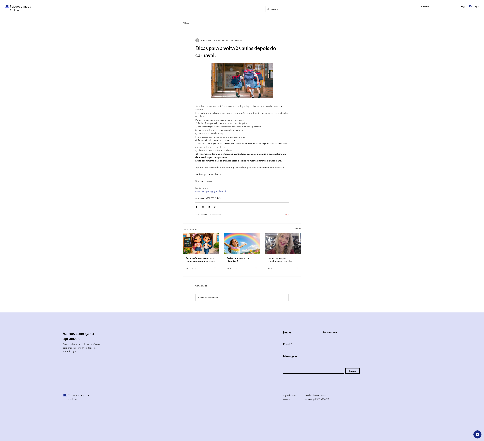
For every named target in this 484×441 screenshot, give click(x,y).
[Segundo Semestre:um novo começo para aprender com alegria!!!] (201, 243)
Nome (287, 332)
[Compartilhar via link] (215, 206)
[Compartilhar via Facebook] (196, 206)
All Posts (186, 23)
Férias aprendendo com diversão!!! (238, 259)
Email (286, 344)
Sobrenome (330, 332)
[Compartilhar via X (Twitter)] (203, 206)
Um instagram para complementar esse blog (280, 259)
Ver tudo (297, 228)
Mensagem (290, 356)
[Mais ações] (287, 40)
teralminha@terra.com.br (317, 395)
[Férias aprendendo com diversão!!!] (242, 243)
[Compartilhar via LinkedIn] (209, 206)
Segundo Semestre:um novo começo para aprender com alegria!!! (200, 259)
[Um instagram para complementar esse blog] (283, 243)
